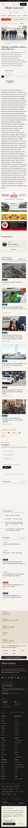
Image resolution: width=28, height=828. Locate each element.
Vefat (14, 653)
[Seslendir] (21, 76)
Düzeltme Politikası (19, 764)
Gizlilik (16, 776)
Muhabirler (4, 776)
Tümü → (17, 735)
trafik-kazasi (4, 788)
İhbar (22, 650)
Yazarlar (3, 774)
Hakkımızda (4, 762)
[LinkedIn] (18, 677)
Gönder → (7, 467)
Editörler (3, 779)
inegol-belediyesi (9, 786)
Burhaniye (17, 733)
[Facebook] (2, 677)
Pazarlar (16, 754)
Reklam (3, 767)
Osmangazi (3, 723)
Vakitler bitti (18, 0)
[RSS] (21, 677)
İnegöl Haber (11, 788)
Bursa (19, 15)
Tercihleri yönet (20, 823)
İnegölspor (9, 794)
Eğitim (2, 757)
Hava (16, 747)
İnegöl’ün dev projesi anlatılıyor (10, 620)
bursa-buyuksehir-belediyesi (7, 791)
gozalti (14, 794)
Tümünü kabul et (9, 823)
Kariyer (3, 769)
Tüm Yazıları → (14, 249)
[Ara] (17, 4)
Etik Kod (17, 769)
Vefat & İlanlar (18, 740)
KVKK (16, 771)
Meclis (2, 747)
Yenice (16, 721)
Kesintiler (17, 752)
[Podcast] (24, 677)
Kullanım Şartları (19, 779)
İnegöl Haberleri (12, 15)
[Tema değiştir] (13, 4)
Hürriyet (17, 725)
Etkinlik (5, 653)
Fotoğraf (5, 650)
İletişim (3, 771)
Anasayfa (3, 15)
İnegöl (2, 718)
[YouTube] (12, 677)
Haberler (3, 794)
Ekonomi (3, 750)
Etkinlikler (3, 754)
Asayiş (2, 743)
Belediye (3, 745)
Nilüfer (3, 721)
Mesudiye (17, 728)
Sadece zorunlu (8, 821)
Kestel (2, 735)
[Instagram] (8, 677)
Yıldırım (3, 725)
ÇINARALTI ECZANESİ (8, 627)
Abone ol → (22, 803)
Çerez (16, 774)
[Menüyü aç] (2, 4)
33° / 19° (4, 634)
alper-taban (17, 786)
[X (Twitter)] (5, 677)
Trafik (16, 750)
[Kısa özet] (25, 76)
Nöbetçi (16, 745)
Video (14, 650)
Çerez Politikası (7, 816)
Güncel (16, 791)
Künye (2, 764)
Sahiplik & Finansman (20, 767)
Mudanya (3, 728)
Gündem (25, 15)
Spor (2, 752)
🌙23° (14, 0)
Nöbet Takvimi (14, 693)
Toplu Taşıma (18, 757)
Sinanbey (17, 730)
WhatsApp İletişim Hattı (14, 657)
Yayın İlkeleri (18, 762)
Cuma (16, 718)
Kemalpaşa (17, 723)
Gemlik (3, 730)
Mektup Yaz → (5, 693)
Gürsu (2, 733)
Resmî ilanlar (18, 743)
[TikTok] (15, 677)
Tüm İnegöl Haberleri (7, 236)
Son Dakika (3, 740)
